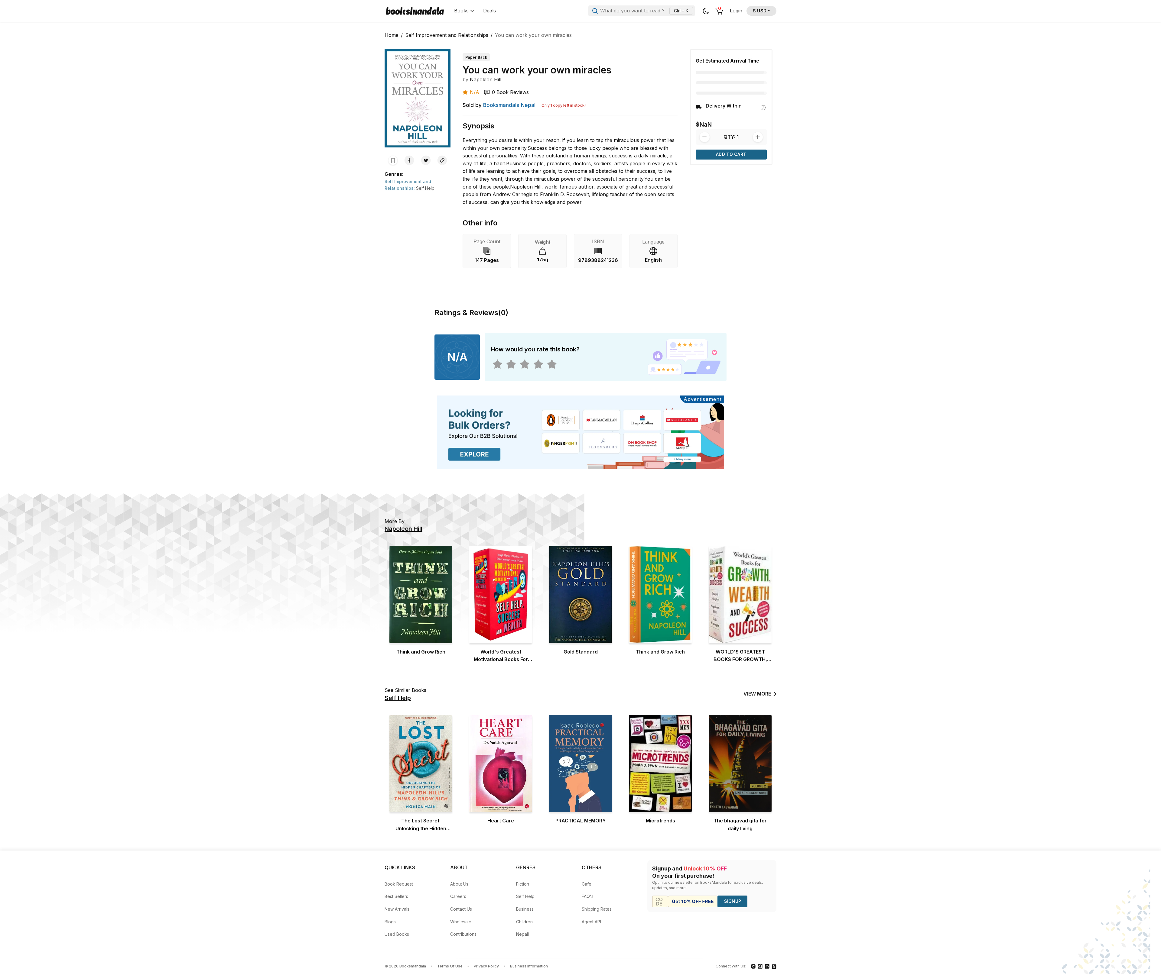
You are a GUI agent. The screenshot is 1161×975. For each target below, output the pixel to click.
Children (524, 921)
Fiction (522, 883)
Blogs (390, 921)
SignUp (732, 901)
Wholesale (460, 921)
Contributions (463, 934)
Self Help (525, 896)
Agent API (591, 921)
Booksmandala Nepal (509, 105)
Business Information (529, 966)
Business (525, 909)
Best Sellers (396, 896)
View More (757, 694)
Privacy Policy (486, 966)
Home (391, 35)
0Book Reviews (510, 92)
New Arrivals (397, 909)
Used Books (397, 934)
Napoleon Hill (485, 79)
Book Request (399, 883)
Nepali (522, 934)
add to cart (731, 154)
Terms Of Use (450, 966)
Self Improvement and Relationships (446, 35)
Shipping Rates (597, 909)
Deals (489, 11)
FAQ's (588, 896)
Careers (458, 896)
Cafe (586, 883)
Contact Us (461, 909)
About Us (459, 883)
